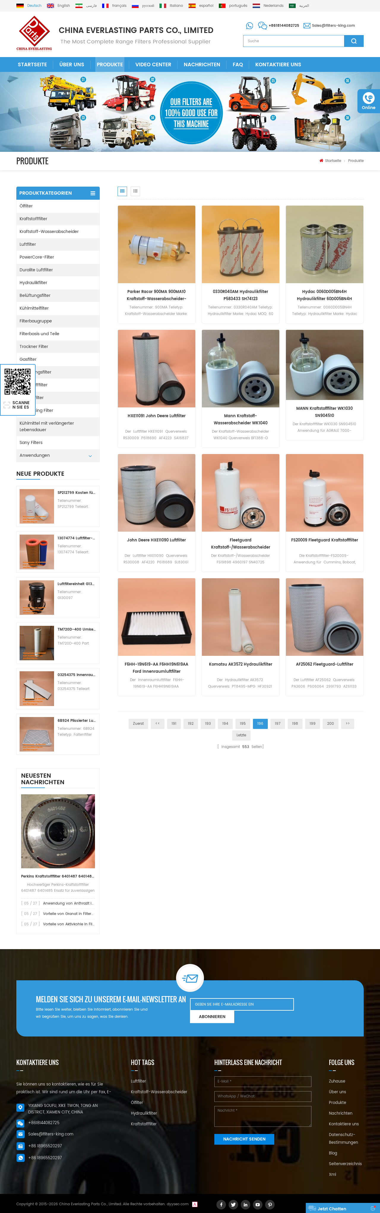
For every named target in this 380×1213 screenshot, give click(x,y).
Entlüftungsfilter (35, 372)
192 (191, 724)
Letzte (241, 735)
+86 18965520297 (45, 1146)
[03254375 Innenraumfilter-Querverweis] (37, 688)
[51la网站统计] (194, 1204)
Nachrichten (202, 65)
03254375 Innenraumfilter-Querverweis (77, 675)
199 (313, 724)
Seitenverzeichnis (345, 1164)
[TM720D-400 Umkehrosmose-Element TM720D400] (37, 643)
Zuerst (138, 724)
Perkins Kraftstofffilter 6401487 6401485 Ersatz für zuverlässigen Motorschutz (58, 876)
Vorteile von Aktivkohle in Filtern (71, 924)
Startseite (32, 65)
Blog (333, 1153)
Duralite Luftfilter (36, 270)
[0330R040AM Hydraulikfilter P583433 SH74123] (240, 244)
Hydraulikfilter (33, 282)
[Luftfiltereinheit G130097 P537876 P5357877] (37, 597)
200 (330, 724)
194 (225, 724)
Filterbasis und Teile (39, 333)
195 (243, 724)
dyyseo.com (178, 1204)
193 (208, 724)
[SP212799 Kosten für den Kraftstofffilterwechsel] (37, 506)
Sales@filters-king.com (333, 26)
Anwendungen (35, 455)
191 (174, 724)
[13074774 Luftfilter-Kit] (37, 552)
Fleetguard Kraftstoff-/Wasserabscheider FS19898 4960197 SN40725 (240, 544)
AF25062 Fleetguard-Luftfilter (324, 664)
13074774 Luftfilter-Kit (77, 538)
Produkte (110, 65)
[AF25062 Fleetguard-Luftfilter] (324, 617)
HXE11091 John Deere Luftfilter (157, 416)
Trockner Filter (34, 346)
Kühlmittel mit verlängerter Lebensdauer (47, 426)
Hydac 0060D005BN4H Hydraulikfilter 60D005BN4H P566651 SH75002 (324, 296)
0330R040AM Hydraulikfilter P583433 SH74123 (240, 295)
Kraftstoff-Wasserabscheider (49, 231)
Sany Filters (31, 442)
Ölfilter (26, 206)
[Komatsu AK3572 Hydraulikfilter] (240, 617)
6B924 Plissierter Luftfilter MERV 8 (77, 721)
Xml (332, 1175)
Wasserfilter (32, 397)
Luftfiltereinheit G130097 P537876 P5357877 (77, 584)
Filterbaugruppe (36, 321)
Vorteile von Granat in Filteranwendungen (80, 914)
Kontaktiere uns (278, 65)
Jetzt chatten (332, 1209)
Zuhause (337, 1081)
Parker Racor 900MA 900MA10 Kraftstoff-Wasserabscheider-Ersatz (156, 296)
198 (295, 724)
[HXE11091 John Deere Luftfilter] (156, 368)
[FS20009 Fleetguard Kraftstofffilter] (324, 493)
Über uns (71, 65)
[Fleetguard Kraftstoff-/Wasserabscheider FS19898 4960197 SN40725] (240, 493)
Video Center (153, 65)
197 (278, 724)
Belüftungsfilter (35, 295)
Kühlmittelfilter (34, 308)
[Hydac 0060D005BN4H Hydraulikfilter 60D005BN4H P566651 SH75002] (324, 244)
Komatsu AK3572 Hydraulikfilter (240, 664)
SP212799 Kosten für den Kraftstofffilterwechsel (77, 493)
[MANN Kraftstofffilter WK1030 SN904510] (324, 365)
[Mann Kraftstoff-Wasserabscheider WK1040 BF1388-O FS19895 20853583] (240, 368)
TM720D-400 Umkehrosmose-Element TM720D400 (77, 629)
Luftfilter (28, 244)
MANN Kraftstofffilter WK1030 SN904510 (324, 412)
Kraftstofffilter (33, 218)
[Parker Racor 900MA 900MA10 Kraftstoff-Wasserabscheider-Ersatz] (156, 244)
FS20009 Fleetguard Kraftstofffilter (324, 540)
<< (157, 724)
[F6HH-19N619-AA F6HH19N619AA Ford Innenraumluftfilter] (156, 617)
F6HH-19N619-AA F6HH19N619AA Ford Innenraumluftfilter (156, 668)
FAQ (238, 65)
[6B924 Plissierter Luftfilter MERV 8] (37, 734)
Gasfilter (28, 359)
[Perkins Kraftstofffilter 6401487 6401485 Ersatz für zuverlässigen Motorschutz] (58, 831)
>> (348, 724)
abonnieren (212, 1016)
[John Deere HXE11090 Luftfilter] (156, 493)
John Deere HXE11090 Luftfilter (156, 540)
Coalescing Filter (36, 410)
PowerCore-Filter (37, 257)
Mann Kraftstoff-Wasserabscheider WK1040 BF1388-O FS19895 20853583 (240, 420)
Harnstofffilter (34, 385)
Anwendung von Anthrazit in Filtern (74, 903)
